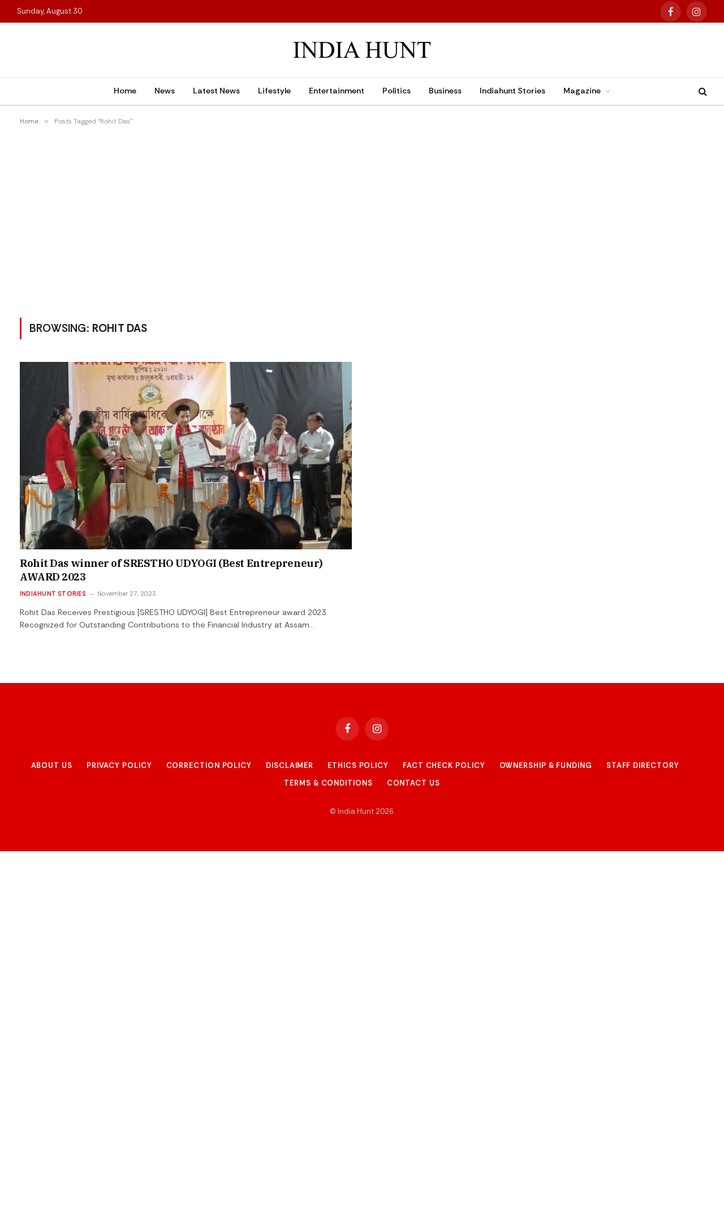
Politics (396, 91)
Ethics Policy (358, 765)
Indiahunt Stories (512, 91)
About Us (51, 765)
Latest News (216, 91)
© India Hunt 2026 (362, 811)
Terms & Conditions (328, 783)
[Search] (701, 91)
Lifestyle (274, 91)
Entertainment (336, 91)
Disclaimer (289, 765)
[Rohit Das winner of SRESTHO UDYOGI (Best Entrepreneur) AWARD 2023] (186, 455)
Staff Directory (642, 765)
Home (125, 91)
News (164, 91)
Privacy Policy (119, 765)
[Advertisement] (362, 221)
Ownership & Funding (545, 765)
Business (445, 91)
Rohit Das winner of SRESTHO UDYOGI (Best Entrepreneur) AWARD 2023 (171, 570)
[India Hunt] (362, 50)
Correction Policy (209, 765)
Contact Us (413, 783)
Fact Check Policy (444, 765)
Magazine (582, 91)
